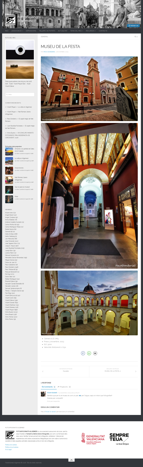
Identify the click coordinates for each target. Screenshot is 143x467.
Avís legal (8, 449)
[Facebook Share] (83, 353)
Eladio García (9, 229)
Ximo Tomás (9, 317)
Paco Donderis (49, 52)
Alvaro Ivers (9, 213)
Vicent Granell (52, 392)
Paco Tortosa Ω (10, 269)
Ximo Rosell (9, 314)
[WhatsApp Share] (89, 353)
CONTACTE (103, 31)
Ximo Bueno (11, 133)
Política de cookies (11, 445)
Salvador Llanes (10, 286)
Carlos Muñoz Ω (10, 224)
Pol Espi (7, 274)
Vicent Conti (9, 298)
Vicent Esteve (9, 300)
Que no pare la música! (22, 187)
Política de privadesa (11, 447)
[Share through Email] (95, 353)
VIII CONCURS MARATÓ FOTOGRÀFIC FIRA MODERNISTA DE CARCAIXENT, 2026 (19, 135)
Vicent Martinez (10, 305)
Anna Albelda (9, 220)
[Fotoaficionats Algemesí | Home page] (10, 20)
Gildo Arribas (9, 234)
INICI (6, 31)
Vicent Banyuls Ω (11, 295)
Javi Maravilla (9, 239)
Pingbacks (65, 387)
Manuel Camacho (11, 255)
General (44, 37)
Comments (49, 387)
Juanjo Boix (9, 250)
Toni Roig (8, 293)
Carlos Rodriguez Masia (13, 227)
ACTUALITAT (62, 31)
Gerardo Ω (8, 231)
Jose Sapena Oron (11, 243)
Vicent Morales (10, 307)
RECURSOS (90, 31)
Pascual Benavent (11, 272)
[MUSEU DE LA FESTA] (89, 88)
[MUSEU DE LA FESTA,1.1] (89, 196)
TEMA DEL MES (76, 31)
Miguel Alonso (10, 260)
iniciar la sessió (50, 412)
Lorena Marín (9, 253)
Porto (16, 196)
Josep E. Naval (10, 246)
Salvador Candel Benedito (13, 284)
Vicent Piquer (11, 107)
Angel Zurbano (10, 217)
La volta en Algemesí (25, 107)
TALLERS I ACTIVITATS (47, 31)
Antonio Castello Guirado (13, 222)
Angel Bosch (9, 215)
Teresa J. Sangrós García (13, 291)
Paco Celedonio (10, 265)
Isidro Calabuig (10, 236)
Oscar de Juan (10, 262)
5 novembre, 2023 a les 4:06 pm (69, 393)
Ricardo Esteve (10, 281)
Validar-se (134, 26)
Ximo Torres (9, 319)
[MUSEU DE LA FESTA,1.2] (89, 303)
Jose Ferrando (9, 241)
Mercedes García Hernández (14, 257)
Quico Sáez (8, 276)
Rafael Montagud (10, 279)
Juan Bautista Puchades (15, 126)
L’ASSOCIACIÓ (16, 31)
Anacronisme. (19, 168)
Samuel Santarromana (12, 288)
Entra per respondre (53, 401)
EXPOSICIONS (31, 31)
